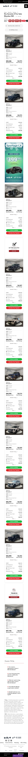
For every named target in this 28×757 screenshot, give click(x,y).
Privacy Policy (15, 751)
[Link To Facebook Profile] (6, 740)
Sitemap (10, 750)
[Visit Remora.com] (21, 754)
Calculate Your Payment (14, 83)
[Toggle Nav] (26, 6)
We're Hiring (23, 742)
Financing (16, 742)
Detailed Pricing (13, 65)
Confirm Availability (14, 80)
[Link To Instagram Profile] (11, 740)
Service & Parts (8, 742)
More (13, 78)
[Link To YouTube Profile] (9, 740)
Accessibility (21, 750)
